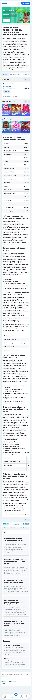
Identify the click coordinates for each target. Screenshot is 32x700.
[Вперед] (28, 79)
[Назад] (25, 79)
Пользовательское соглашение (9, 679)
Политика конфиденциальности (9, 681)
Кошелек (7, 20)
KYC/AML (4, 683)
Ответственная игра (6, 676)
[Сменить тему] (19, 3)
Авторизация (26, 3)
